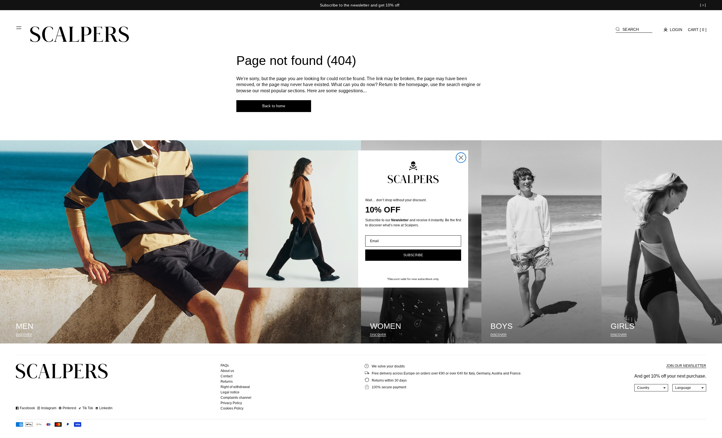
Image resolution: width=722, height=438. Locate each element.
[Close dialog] (461, 158)
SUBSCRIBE (413, 255)
